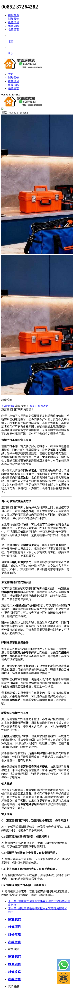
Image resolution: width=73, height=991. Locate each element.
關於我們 (13, 18)
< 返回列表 (7, 405)
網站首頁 (13, 15)
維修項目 (13, 22)
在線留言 (13, 29)
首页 (32, 405)
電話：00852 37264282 (14, 112)
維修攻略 (13, 26)
